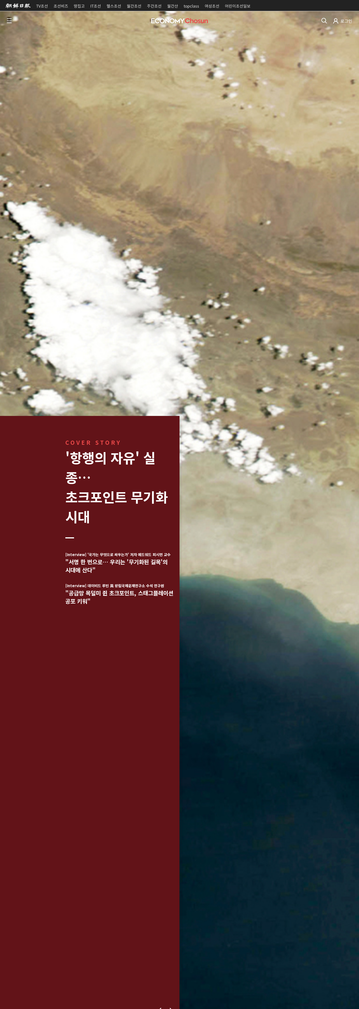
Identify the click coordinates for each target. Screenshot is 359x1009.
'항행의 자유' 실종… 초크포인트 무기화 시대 (116, 487)
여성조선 (212, 6)
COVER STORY (93, 442)
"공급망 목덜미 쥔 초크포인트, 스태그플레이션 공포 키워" (119, 594)
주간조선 (154, 6)
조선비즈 (61, 6)
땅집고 (79, 6)
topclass (191, 6)
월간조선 (134, 6)
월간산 (172, 6)
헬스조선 (114, 6)
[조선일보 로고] (18, 5)
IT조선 (95, 6)
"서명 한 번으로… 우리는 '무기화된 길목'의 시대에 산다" (118, 563)
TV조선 (42, 6)
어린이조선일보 (237, 6)
